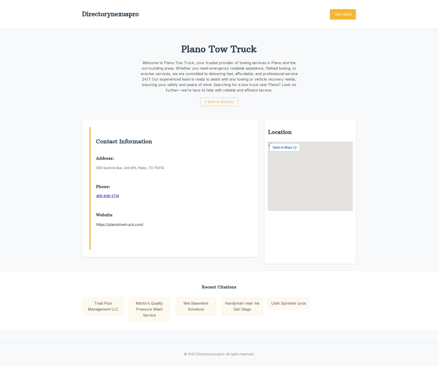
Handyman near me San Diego (242, 306)
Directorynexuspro (110, 14)
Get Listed (342, 14)
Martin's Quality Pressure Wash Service (149, 309)
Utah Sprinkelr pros (288, 303)
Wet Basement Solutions (195, 306)
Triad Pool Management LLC (103, 306)
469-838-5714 (107, 196)
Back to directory (219, 102)
